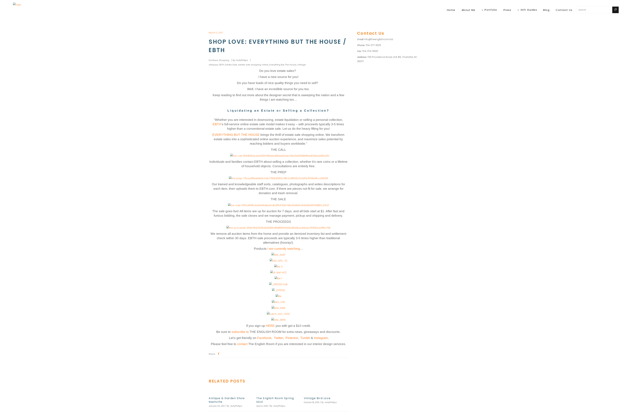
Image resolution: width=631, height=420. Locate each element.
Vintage (301, 64)
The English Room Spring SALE (275, 400)
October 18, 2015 (311, 402)
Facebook (264, 338)
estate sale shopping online (253, 64)
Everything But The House (282, 64)
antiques (213, 64)
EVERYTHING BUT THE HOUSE (236, 134)
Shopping (224, 60)
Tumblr (305, 338)
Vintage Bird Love (317, 398)
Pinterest (291, 338)
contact (242, 344)
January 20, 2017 (217, 406)
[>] (615, 10)
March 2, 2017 (216, 32)
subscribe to (241, 332)
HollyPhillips (242, 60)
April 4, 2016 (262, 406)
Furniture (213, 60)
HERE (271, 325)
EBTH (221, 64)
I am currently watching (283, 248)
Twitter (278, 338)
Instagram (321, 338)
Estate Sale (231, 64)
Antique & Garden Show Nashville (227, 400)
